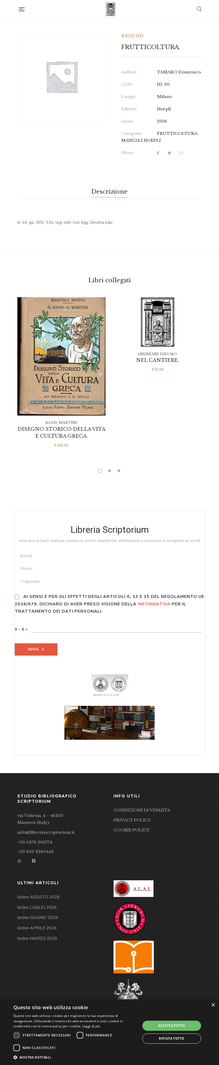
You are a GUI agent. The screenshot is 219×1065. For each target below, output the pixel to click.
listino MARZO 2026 (37, 938)
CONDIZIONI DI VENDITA (142, 810)
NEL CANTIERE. (157, 360)
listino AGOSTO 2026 (38, 897)
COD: (127, 84)
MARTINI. (68, 422)
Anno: (127, 121)
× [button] (213, 1005)
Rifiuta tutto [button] (171, 1038)
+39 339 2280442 (35, 851)
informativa (154, 604)
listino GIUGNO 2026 (37, 918)
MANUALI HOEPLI (141, 140)
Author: (129, 72)
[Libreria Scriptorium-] (110, 9)
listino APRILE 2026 (37, 928)
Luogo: (128, 96)
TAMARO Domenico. (179, 72)
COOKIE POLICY (132, 829)
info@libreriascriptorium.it (46, 832)
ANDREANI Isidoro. (158, 354)
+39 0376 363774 (34, 842)
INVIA (33, 649)
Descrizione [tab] (109, 191)
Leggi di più (91, 1026)
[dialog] (109, 1032)
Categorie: (132, 133)
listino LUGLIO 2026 (37, 907)
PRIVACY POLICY (132, 820)
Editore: (129, 108)
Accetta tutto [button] (171, 1025)
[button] (75, 1057)
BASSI (51, 422)
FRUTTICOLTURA (177, 133)
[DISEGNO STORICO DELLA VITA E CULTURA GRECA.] (61, 356)
